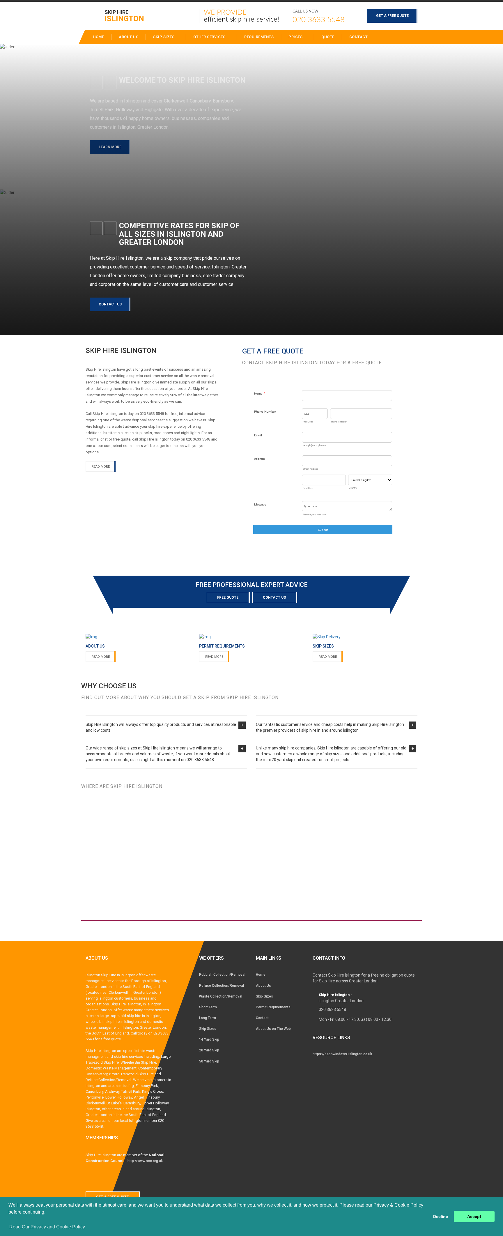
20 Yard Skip (209, 1050)
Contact (358, 37)
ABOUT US (128, 37)
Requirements (259, 37)
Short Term (208, 1007)
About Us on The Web (273, 1029)
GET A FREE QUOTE (392, 16)
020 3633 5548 (319, 20)
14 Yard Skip (209, 1039)
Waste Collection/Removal (220, 996)
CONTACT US (110, 304)
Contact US (274, 597)
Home (260, 974)
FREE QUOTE (227, 597)
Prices (296, 37)
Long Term (207, 1018)
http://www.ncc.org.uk (145, 1161)
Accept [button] (474, 1216)
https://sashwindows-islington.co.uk (342, 1054)
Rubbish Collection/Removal (222, 974)
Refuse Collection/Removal (221, 986)
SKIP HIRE (124, 15)
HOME (98, 37)
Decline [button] (440, 1216)
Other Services (209, 37)
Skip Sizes (164, 37)
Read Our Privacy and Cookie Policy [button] (47, 1226)
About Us (263, 986)
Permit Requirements (273, 1007)
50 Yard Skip (209, 1061)
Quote (327, 37)
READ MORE (101, 466)
